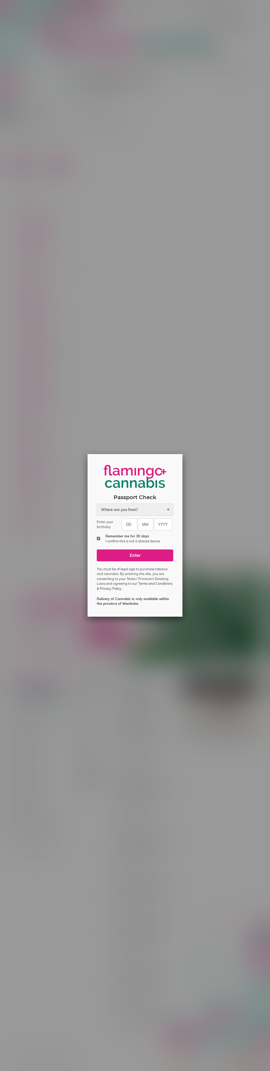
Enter (135, 555)
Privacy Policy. (111, 588)
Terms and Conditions (155, 583)
